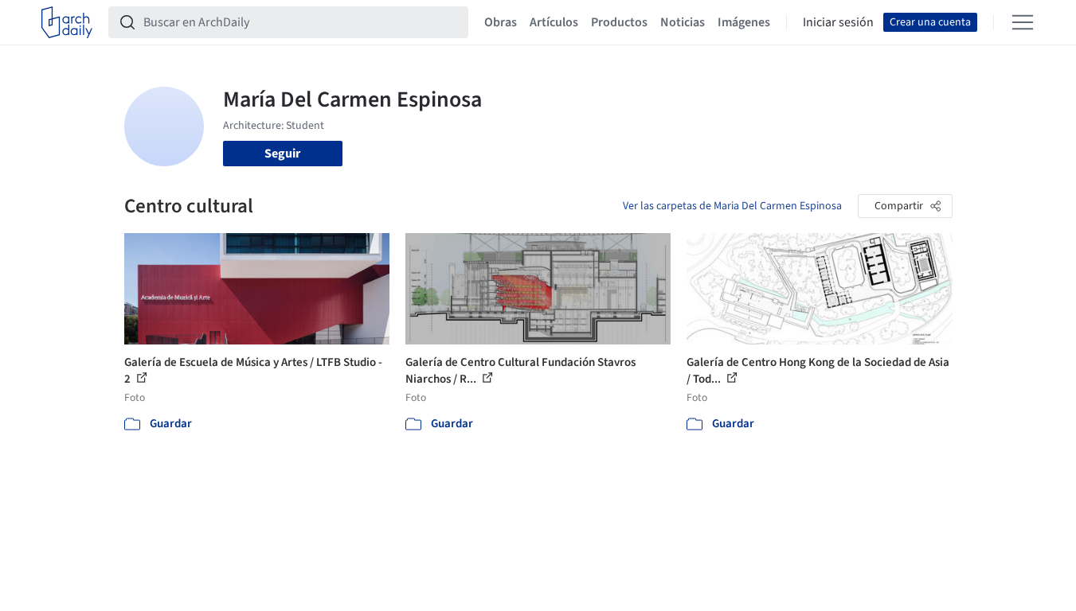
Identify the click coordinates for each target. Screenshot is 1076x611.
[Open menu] (1022, 22)
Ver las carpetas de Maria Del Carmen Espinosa (732, 206)
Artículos (554, 22)
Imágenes (744, 22)
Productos (619, 22)
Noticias (682, 22)
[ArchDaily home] (66, 22)
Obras (500, 22)
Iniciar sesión (838, 22)
